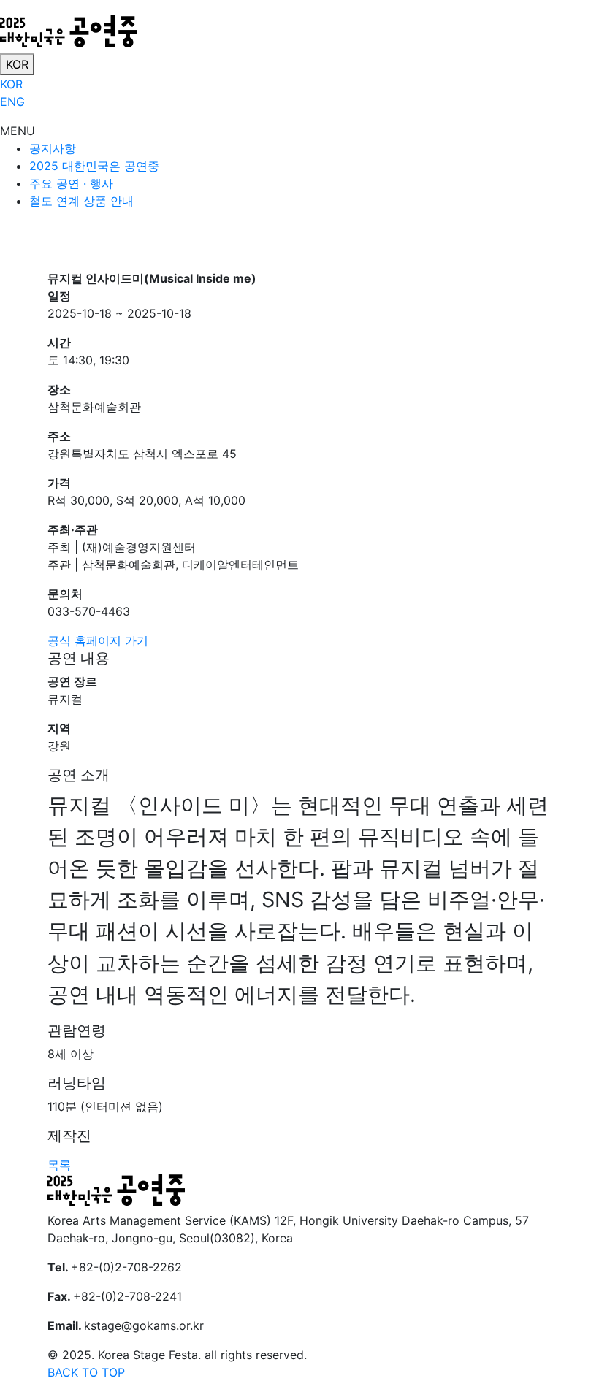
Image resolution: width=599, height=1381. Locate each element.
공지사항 (52, 148)
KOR (17, 64)
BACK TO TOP (86, 1372)
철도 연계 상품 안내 (81, 201)
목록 (59, 1165)
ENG (12, 101)
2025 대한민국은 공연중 (94, 165)
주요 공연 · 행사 (71, 183)
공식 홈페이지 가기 (97, 640)
